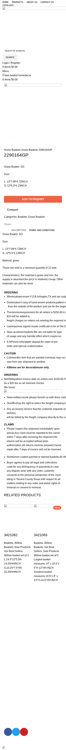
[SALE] (48, 518)
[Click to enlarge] (9, 135)
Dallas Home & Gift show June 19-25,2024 (31, 621)
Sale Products (51, 551)
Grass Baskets (29, 149)
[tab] (18, 230)
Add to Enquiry (33, 199)
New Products (22, 547)
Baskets (16, 149)
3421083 (40, 535)
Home (8, 149)
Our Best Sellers (13, 551)
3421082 (10, 535)
